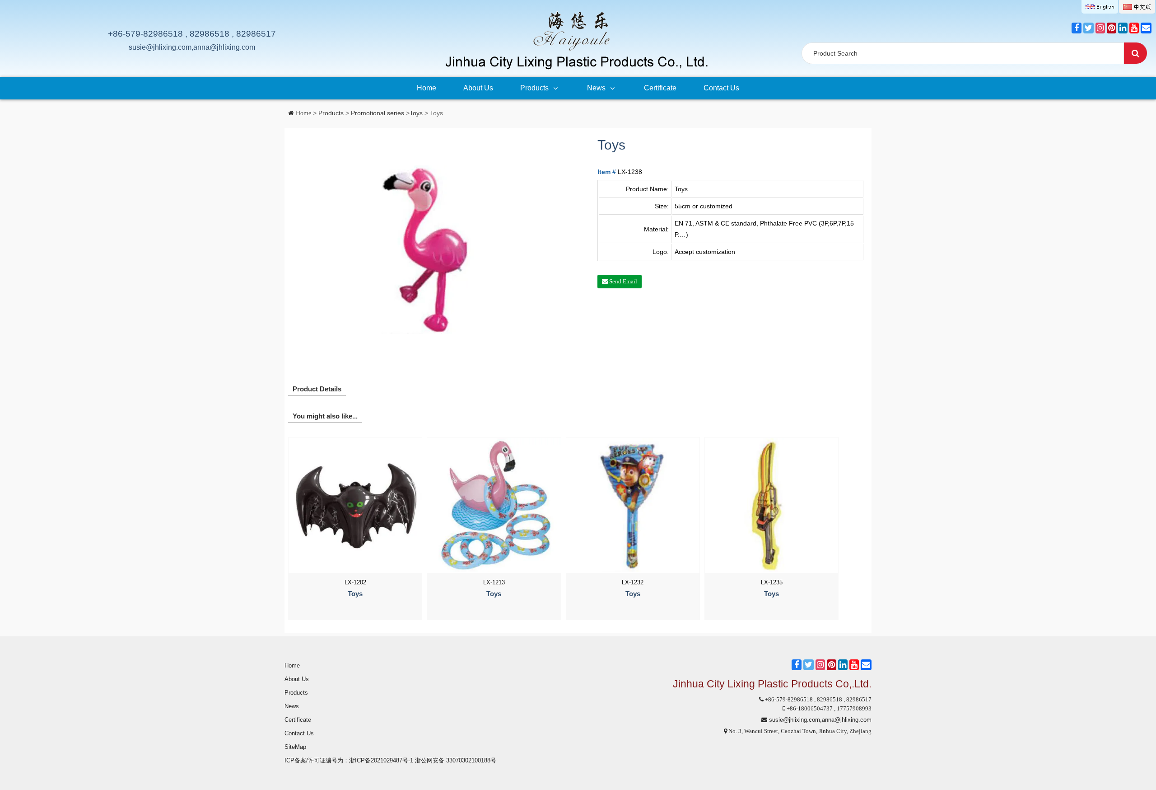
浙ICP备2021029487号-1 (381, 760)
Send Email (622, 281)
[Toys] (429, 249)
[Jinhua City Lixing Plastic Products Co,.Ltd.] (575, 40)
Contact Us (721, 88)
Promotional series (377, 113)
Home (426, 88)
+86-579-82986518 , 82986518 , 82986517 (192, 33)
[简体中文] (1137, 7)
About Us (478, 88)
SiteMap (295, 746)
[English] (1099, 7)
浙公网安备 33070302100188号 (455, 760)
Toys (416, 113)
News (596, 88)
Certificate (660, 88)
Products (534, 88)
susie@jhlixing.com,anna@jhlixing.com (192, 47)
